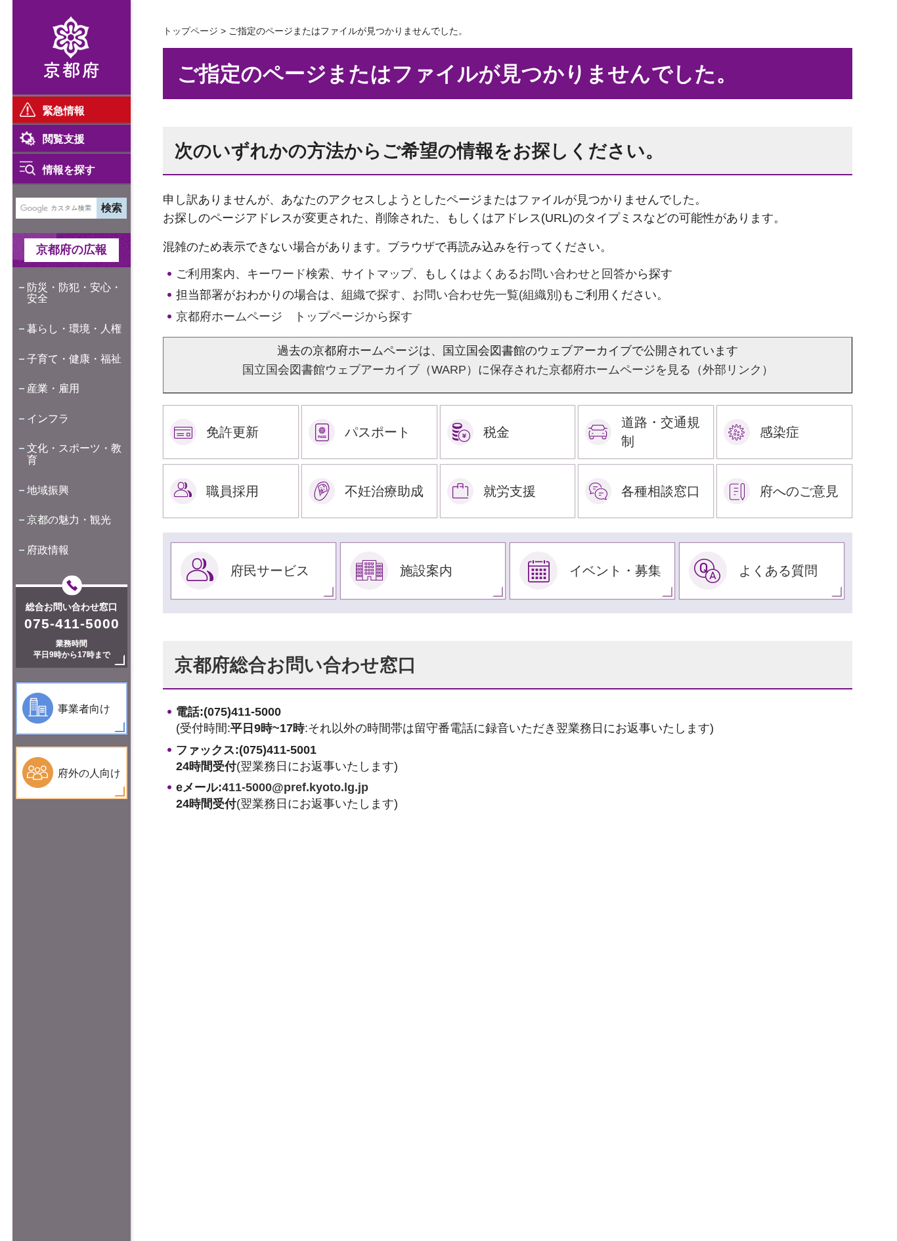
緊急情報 (64, 110)
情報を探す (69, 169)
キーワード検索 (288, 273)
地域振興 (48, 490)
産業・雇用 (53, 388)
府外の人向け (89, 773)
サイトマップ (376, 273)
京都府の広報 (71, 249)
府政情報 (48, 549)
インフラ (48, 418)
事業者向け (84, 708)
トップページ (190, 31)
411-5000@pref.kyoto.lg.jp (295, 787)
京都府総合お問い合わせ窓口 (295, 665)
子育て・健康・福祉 (74, 358)
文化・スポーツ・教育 (74, 454)
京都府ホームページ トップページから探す (294, 316)
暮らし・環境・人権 (74, 328)
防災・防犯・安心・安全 (74, 293)
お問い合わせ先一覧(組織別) (487, 294)
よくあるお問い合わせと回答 (548, 273)
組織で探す (371, 294)
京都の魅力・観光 (69, 519)
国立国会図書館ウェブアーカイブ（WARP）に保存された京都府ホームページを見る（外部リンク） (508, 369)
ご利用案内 (205, 273)
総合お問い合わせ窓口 (72, 606)
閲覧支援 (64, 138)
